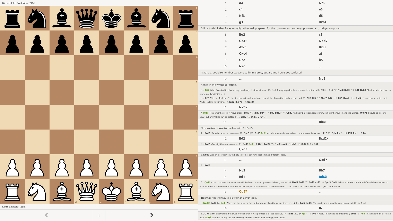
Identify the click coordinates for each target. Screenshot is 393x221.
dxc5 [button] (242, 47)
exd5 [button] (246, 112)
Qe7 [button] (207, 182)
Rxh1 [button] (355, 133)
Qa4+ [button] (243, 41)
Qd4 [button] (334, 133)
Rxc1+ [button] (340, 133)
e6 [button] (321, 9)
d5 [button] (321, 16)
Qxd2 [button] (289, 112)
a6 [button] (321, 53)
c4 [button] (241, 9)
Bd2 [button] (272, 112)
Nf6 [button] (322, 3)
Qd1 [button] (260, 143)
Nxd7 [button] (243, 107)
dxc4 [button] (322, 22)
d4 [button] (241, 3)
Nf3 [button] (242, 16)
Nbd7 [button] (323, 41)
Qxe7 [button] (315, 213)
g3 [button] (241, 22)
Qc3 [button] (222, 202)
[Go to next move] (151, 215)
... (320, 66)
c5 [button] (320, 34)
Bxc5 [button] (322, 47)
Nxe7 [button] (321, 213)
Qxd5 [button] (254, 116)
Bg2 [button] (242, 34)
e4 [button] (300, 213)
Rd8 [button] (323, 177)
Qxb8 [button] (363, 89)
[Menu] (99, 215)
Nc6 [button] (274, 89)
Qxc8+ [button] (250, 101)
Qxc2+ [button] (359, 97)
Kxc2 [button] (231, 101)
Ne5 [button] (242, 66)
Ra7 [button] (206, 97)
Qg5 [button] (243, 191)
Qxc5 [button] (246, 133)
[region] (196, 110)
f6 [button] (320, 208)
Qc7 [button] (331, 89)
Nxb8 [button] (340, 89)
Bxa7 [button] (238, 101)
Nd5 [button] (322, 78)
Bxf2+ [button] (347, 89)
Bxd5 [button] (206, 112)
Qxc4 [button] (243, 53)
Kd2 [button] (350, 133)
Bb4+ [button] (262, 112)
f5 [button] (294, 202)
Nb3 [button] (293, 143)
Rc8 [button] (263, 133)
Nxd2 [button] (277, 143)
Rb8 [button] (206, 89)
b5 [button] (321, 60)
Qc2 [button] (242, 60)
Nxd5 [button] (295, 182)
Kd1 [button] (357, 89)
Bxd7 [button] (243, 116)
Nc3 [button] (242, 170)
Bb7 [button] (322, 170)
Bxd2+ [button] (278, 112)
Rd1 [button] (242, 177)
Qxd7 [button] (363, 112)
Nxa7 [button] (324, 97)
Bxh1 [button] (365, 133)
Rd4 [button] (363, 213)
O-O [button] (261, 116)
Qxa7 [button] (346, 97)
